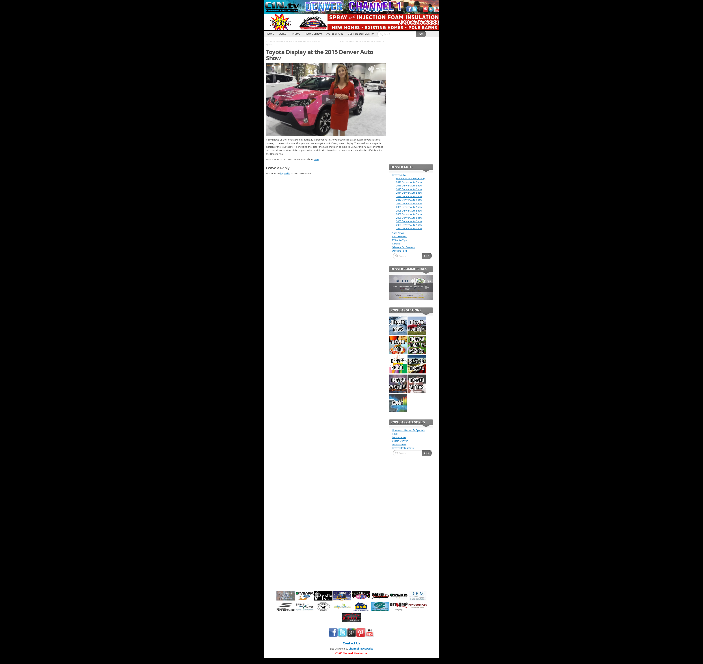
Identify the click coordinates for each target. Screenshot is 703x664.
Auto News (398, 233)
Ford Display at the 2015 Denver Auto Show (360, 41)
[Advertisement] (411, 103)
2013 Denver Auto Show (409, 196)
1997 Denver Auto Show (409, 228)
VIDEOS (396, 243)
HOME (270, 33)
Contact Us (351, 643)
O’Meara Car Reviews (403, 247)
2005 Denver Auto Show (409, 221)
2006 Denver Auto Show (409, 217)
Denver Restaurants (403, 448)
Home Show (313, 33)
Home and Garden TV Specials (408, 430)
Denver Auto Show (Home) (410, 178)
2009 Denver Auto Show (409, 207)
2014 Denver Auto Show (409, 192)
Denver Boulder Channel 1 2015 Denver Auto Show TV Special (293, 43)
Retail (395, 433)
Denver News (399, 444)
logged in (285, 173)
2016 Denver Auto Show (409, 185)
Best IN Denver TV (361, 33)
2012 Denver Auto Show (409, 199)
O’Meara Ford (399, 250)
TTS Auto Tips (399, 240)
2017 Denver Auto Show (409, 182)
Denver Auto (399, 175)
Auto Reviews (399, 236)
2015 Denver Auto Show (409, 189)
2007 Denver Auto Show (409, 214)
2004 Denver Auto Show (409, 225)
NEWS (296, 33)
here (316, 159)
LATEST (283, 33)
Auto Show (334, 33)
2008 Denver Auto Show (409, 210)
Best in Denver (400, 440)
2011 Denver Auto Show (409, 203)
